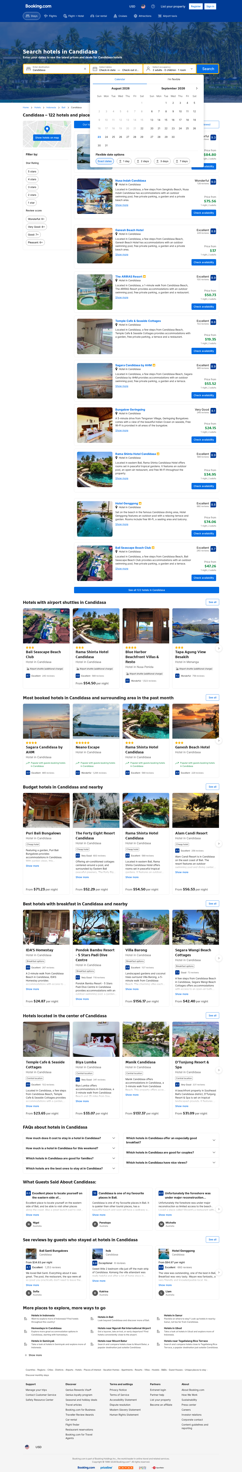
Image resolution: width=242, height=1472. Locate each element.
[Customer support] (153, 6)
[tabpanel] (147, 125)
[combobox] (56, 70)
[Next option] (219, 648)
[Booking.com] (38, 6)
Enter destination (41, 67)
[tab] (120, 79)
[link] (47, 171)
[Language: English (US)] (143, 6)
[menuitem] (31, 16)
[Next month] (196, 88)
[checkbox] (141, 103)
